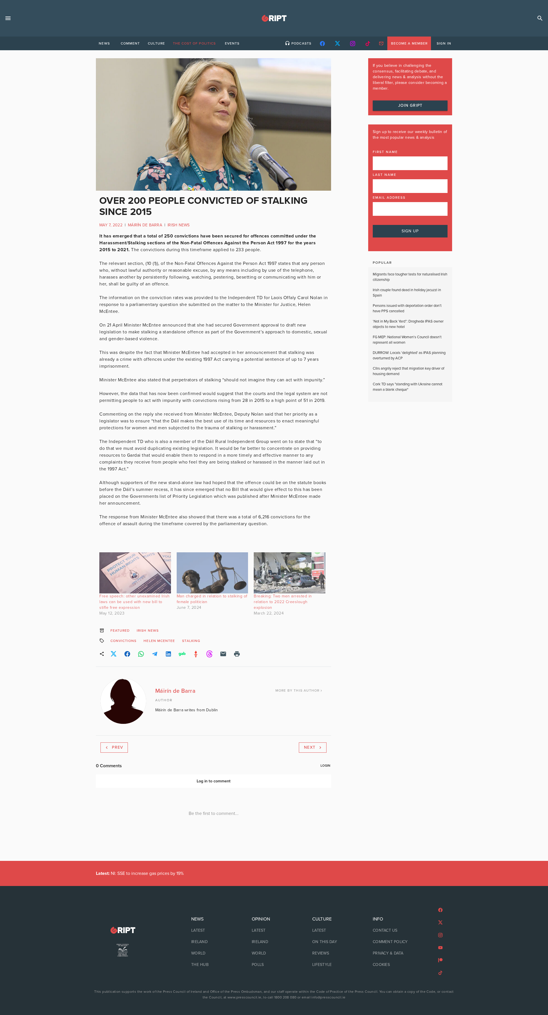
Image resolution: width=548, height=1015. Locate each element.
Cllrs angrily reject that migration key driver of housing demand (408, 371)
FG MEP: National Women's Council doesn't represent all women (407, 340)
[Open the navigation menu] (8, 18)
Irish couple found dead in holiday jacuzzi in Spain (407, 293)
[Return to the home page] (123, 930)
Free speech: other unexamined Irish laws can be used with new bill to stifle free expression (134, 602)
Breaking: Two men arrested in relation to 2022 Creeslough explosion (283, 602)
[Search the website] (540, 18)
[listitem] (213, 930)
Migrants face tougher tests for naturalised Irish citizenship (410, 277)
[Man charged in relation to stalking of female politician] (212, 572)
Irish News (179, 225)
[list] (213, 942)
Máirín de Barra (145, 225)
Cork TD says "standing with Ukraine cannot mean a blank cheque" (407, 387)
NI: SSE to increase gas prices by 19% (140, 873)
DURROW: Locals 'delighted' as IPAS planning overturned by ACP (409, 356)
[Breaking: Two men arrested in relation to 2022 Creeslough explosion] (289, 572)
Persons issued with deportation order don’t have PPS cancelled (407, 308)
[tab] (104, 43)
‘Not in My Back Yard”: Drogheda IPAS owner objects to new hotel (408, 324)
